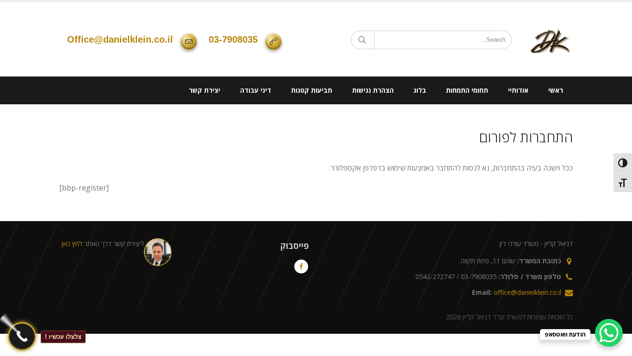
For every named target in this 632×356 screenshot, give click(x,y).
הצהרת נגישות (373, 90)
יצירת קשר (204, 90)
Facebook (301, 266)
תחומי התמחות (467, 90)
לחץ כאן (72, 243)
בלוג (420, 90)
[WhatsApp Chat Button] (609, 333)
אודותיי (518, 90)
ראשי (555, 90)
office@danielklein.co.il (120, 39)
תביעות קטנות (311, 90)
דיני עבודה (255, 90)
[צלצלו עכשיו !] (22, 336)
